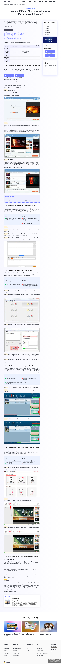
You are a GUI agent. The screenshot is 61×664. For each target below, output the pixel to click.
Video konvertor (6, 646)
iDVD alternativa (47, 68)
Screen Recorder (6, 648)
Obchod (35, 1)
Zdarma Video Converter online (18, 651)
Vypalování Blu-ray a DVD (14, 4)
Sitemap (27, 650)
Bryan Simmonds (9, 591)
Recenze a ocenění (40, 650)
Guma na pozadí (15, 650)
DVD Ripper (6, 650)
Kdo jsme (38, 646)
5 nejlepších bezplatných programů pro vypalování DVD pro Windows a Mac (20, 200)
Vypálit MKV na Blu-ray (48, 72)
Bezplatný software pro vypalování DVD (50, 66)
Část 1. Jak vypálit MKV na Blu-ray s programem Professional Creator (17, 32)
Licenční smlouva (40, 657)
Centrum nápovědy (29, 646)
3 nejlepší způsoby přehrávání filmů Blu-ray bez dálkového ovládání (18, 199)
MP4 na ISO (47, 34)
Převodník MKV (6, 655)
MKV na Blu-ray (47, 32)
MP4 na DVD (47, 26)
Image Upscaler (15, 646)
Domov (5, 4)
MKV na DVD (47, 30)
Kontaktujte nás (39, 648)
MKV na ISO (47, 28)
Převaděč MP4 (6, 653)
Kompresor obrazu (16, 653)
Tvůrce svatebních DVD (48, 70)
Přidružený (39, 651)
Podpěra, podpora (52, 1)
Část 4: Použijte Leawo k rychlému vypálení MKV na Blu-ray (15, 35)
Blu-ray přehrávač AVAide (50, 40)
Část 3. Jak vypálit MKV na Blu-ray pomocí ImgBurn (13, 34)
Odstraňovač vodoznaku (17, 648)
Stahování (41, 1)
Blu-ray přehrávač (7, 651)
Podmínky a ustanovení (41, 655)
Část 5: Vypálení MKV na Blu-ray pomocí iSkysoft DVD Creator (15, 37)
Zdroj (46, 1)
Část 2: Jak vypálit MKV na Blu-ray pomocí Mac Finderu (14, 33)
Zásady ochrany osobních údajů (42, 653)
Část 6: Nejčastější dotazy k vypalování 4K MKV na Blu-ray (14, 38)
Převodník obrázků (16, 655)
